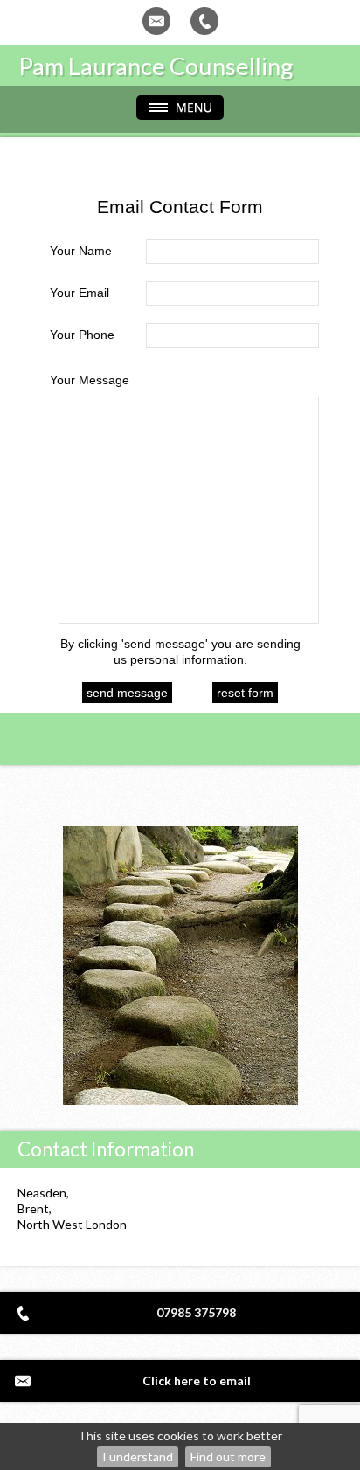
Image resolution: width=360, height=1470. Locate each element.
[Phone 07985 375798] (204, 21)
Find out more (228, 1456)
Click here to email (196, 1380)
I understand (137, 1456)
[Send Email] (156, 21)
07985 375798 (196, 1312)
